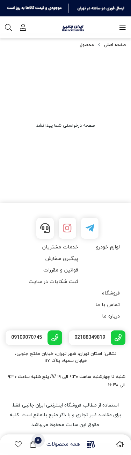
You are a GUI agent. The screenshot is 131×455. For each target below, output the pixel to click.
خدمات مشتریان (60, 247)
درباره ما (111, 316)
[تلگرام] (90, 228)
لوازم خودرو (108, 247)
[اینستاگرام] (67, 228)
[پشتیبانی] (45, 228)
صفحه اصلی (115, 45)
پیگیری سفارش (61, 258)
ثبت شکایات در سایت (53, 281)
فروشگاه (111, 293)
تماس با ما (107, 304)
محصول (87, 45)
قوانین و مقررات (60, 270)
